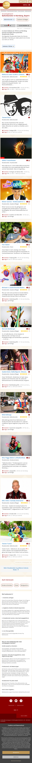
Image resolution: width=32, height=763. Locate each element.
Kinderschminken (7, 585)
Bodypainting (25, 585)
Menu (25, 5)
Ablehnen (15, 757)
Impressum (11, 705)
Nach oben (24, 716)
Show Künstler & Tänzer (12, 11)
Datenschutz (20, 705)
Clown (16, 585)
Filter (6, 25)
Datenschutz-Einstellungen (16, 760)
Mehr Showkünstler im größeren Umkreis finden (16, 569)
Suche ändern (23, 25)
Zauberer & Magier (22, 19)
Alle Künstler (3, 11)
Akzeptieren (16, 752)
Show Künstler (21, 11)
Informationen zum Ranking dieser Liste (23, 562)
